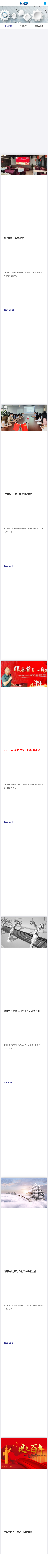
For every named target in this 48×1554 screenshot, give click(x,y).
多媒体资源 (38, 26)
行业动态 (23, 26)
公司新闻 (8, 26)
